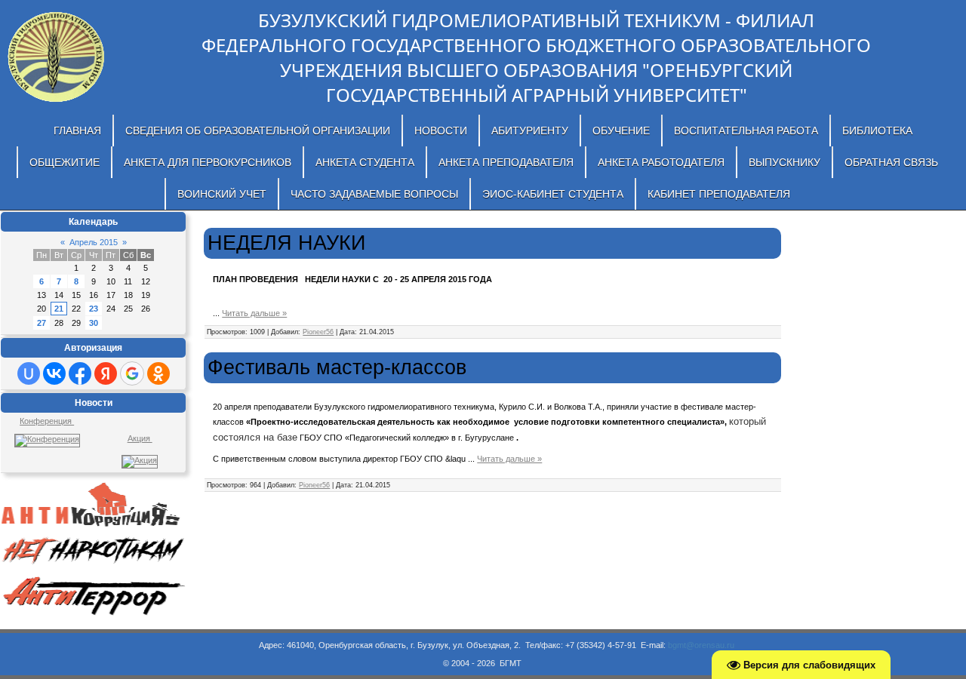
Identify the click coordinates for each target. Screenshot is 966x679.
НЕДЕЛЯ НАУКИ (286, 243)
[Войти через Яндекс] (105, 373)
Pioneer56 (318, 332)
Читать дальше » (254, 313)
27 (41, 322)
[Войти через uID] (28, 373)
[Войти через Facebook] (80, 373)
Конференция (47, 421)
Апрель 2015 (93, 242)
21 (58, 308)
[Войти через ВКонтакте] (54, 373)
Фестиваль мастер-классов (337, 367)
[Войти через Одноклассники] (158, 373)
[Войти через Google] (132, 373)
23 (93, 308)
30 (93, 322)
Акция (140, 438)
